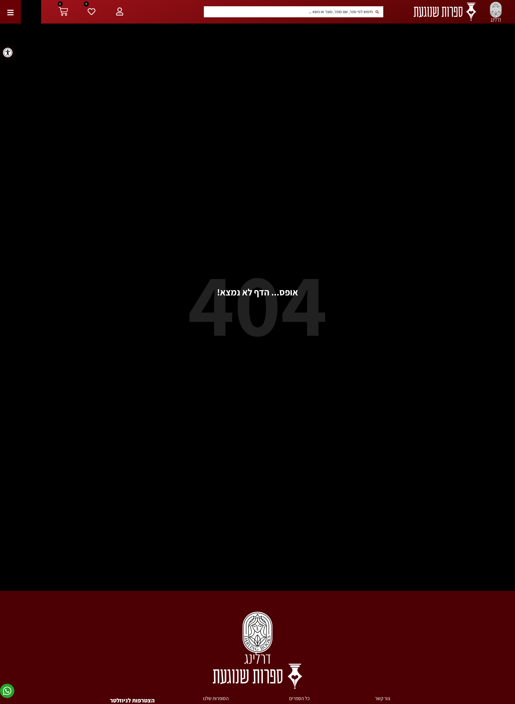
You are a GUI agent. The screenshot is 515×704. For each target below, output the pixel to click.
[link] (7, 52)
